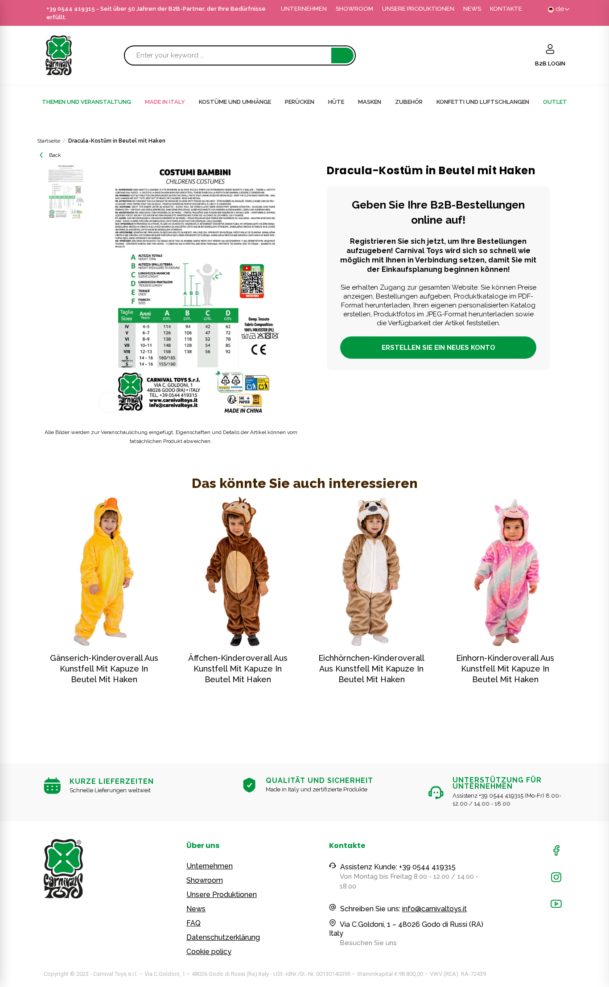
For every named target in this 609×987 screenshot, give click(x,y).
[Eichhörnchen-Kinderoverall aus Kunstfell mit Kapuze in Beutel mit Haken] (371, 571)
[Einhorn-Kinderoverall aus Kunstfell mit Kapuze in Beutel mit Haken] (505, 571)
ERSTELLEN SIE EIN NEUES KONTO (438, 348)
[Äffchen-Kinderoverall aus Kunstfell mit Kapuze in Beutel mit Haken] (237, 571)
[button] (19, 615)
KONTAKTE (506, 8)
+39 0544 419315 (70, 8)
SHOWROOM (354, 8)
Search (342, 55)
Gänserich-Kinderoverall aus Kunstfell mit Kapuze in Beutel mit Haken (104, 668)
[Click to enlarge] (109, 402)
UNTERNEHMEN (304, 8)
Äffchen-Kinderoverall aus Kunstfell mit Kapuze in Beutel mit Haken (238, 668)
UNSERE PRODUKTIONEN (418, 8)
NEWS (472, 8)
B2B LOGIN (550, 63)
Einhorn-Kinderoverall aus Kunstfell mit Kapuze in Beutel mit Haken (505, 668)
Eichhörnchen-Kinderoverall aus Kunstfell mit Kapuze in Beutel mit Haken (371, 668)
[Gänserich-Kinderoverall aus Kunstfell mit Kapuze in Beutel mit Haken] (104, 571)
